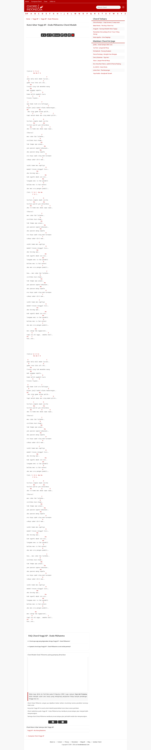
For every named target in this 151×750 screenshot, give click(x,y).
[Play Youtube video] (58, 674)
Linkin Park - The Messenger (101, 70)
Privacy (67, 742)
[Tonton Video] (72, 35)
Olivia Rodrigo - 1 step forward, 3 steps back (106, 22)
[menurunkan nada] (43, 35)
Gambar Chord (97, 742)
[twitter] (62, 722)
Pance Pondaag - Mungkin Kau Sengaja (105, 54)
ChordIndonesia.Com (83, 744)
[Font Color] (69, 35)
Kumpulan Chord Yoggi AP (36, 736)
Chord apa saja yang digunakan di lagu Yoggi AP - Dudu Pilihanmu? (49, 641)
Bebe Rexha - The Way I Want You (103, 25)
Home (27, 1)
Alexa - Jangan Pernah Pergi (101, 60)
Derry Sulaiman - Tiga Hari (101, 57)
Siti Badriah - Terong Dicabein (102, 51)
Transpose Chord (36, 1)
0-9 (26, 14)
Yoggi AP (35, 19)
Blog (89, 742)
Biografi (82, 742)
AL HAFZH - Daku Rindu (100, 67)
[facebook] (53, 722)
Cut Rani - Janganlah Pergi (101, 48)
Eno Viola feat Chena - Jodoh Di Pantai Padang (107, 64)
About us (52, 742)
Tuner (45, 1)
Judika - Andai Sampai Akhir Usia (102, 44)
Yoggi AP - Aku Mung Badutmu (36, 730)
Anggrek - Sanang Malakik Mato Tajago (105, 29)
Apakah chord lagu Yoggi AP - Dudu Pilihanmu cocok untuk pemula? (50, 646)
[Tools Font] (65, 35)
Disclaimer (75, 742)
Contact (60, 742)
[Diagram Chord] (62, 35)
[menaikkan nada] (49, 35)
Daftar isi (52, 1)
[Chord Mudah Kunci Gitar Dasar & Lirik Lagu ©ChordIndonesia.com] (35, 7)
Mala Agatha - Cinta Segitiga (101, 37)
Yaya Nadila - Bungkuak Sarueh (102, 73)
